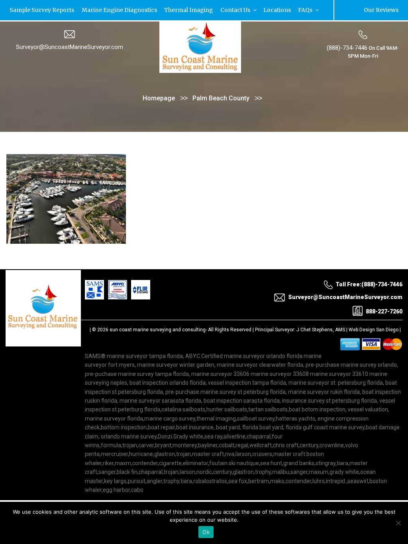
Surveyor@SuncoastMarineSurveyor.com (69, 46)
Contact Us (218, 9)
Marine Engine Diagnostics (111, 9)
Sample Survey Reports (39, 9)
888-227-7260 (384, 310)
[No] (398, 523)
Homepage (159, 98)
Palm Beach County (220, 98)
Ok (206, 532)
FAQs (281, 9)
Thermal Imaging (175, 9)
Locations (256, 9)
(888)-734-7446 (347, 47)
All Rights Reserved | (231, 329)
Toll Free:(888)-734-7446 (368, 284)
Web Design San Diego (373, 329)
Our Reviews (383, 9)
